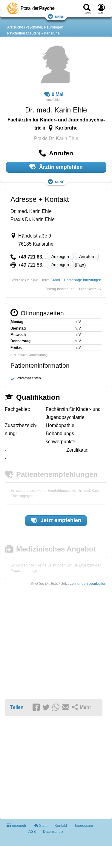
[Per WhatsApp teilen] (56, 708)
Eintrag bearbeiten (60, 289)
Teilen (17, 707)
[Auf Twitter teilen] (46, 708)
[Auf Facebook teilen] (37, 708)
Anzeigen (60, 256)
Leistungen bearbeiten (88, 583)
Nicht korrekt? (90, 289)
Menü (60, 16)
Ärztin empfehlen (60, 167)
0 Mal (57, 94)
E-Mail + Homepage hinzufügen (75, 280)
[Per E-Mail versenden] (66, 708)
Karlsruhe (52, 33)
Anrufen (86, 256)
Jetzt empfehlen (60, 520)
